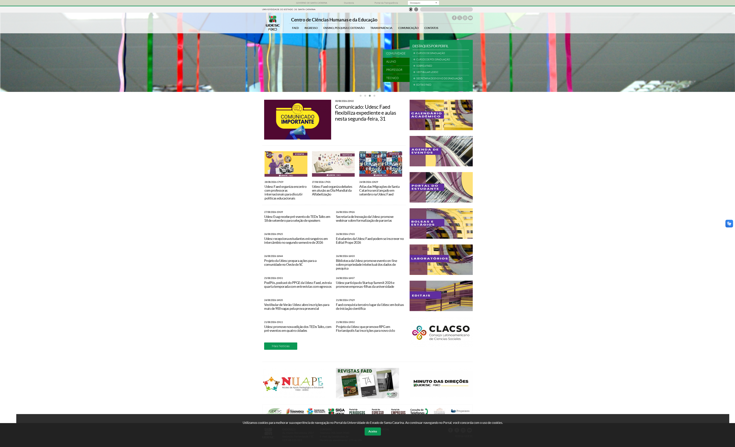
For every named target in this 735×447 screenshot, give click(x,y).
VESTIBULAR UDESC (427, 72)
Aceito (372, 431)
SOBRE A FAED (424, 66)
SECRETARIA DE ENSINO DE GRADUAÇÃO (439, 78)
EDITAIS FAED (423, 84)
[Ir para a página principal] (272, 29)
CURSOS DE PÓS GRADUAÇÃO (433, 59)
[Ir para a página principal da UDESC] (288, 9)
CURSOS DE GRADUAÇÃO (430, 53)
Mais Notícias (281, 346)
